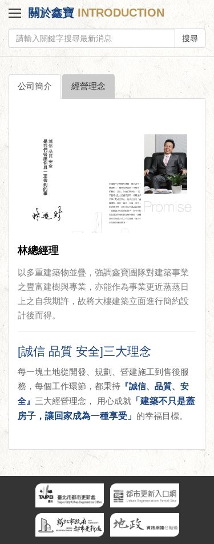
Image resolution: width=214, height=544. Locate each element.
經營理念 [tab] (88, 86)
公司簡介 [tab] (35, 86)
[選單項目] (14, 14)
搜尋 (190, 38)
